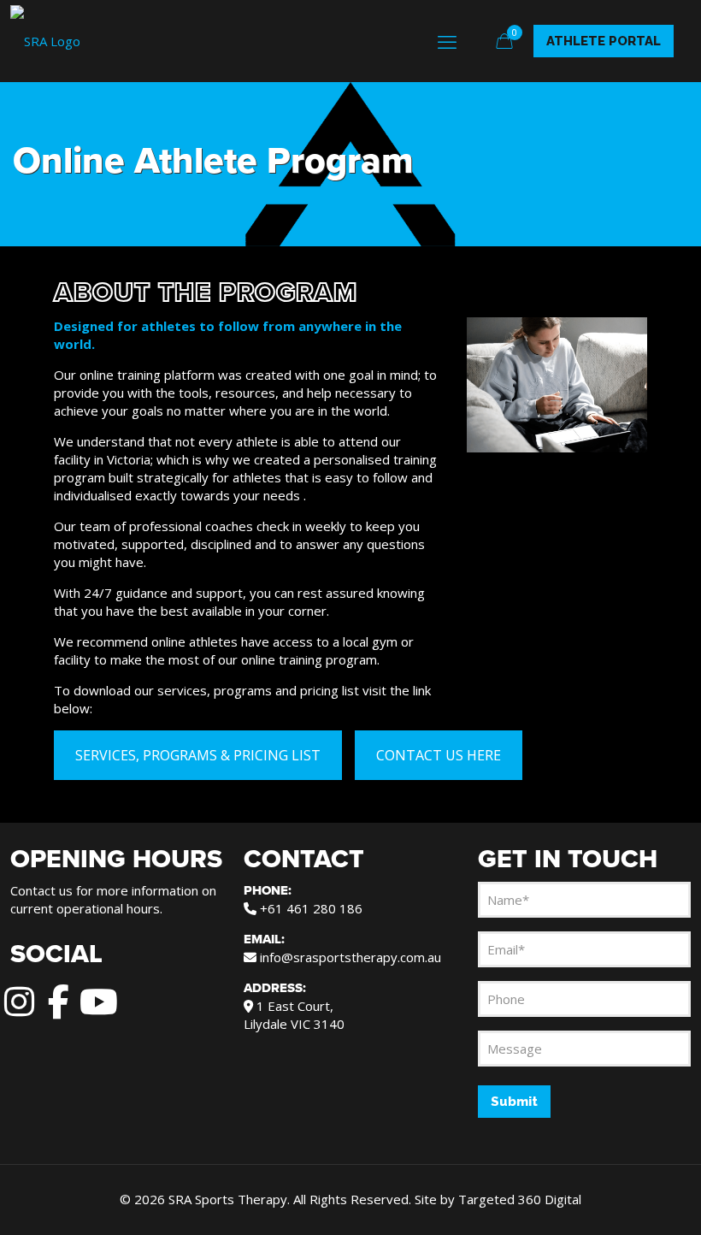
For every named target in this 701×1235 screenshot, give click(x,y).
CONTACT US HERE (438, 755)
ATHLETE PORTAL (603, 41)
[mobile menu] (447, 41)
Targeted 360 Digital (519, 1199)
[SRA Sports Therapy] (45, 40)
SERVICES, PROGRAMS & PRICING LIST (198, 755)
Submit (514, 1101)
